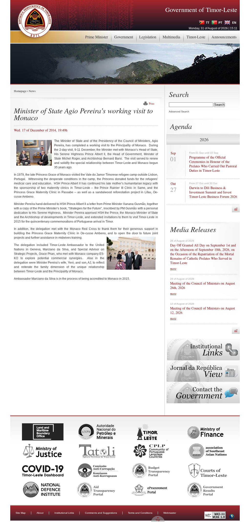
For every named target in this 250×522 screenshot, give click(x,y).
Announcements (224, 36)
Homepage (20, 91)
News (32, 91)
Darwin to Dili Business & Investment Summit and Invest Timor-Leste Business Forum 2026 (213, 192)
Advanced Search (179, 111)
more (173, 268)
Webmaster (169, 512)
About (40, 512)
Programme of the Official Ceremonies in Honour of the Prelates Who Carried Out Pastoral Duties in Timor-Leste (213, 164)
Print (151, 103)
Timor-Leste (196, 36)
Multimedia (171, 36)
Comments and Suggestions (101, 512)
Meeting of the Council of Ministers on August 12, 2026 (202, 310)
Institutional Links (64, 512)
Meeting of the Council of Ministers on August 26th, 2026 (202, 285)
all (235, 209)
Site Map (21, 512)
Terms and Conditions (140, 512)
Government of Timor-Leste (201, 9)
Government (123, 36)
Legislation (147, 36)
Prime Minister (96, 36)
